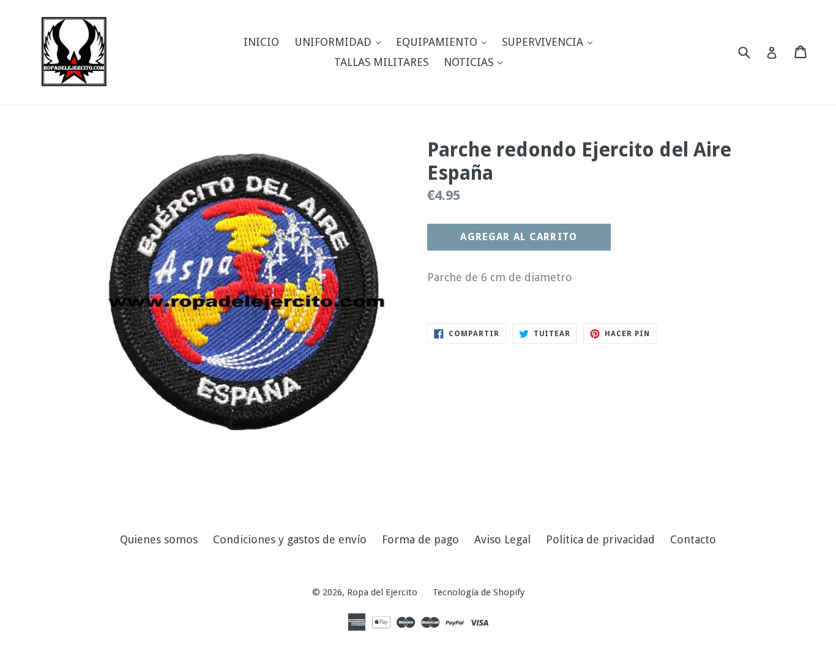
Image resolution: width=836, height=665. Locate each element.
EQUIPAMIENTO (444, 41)
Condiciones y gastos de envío (290, 539)
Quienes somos (159, 539)
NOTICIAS (476, 61)
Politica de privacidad (600, 539)
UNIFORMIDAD (340, 41)
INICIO (261, 41)
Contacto (693, 539)
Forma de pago (420, 539)
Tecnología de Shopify (478, 592)
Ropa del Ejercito (382, 592)
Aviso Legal (502, 539)
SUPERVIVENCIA (550, 41)
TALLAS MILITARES (381, 62)
